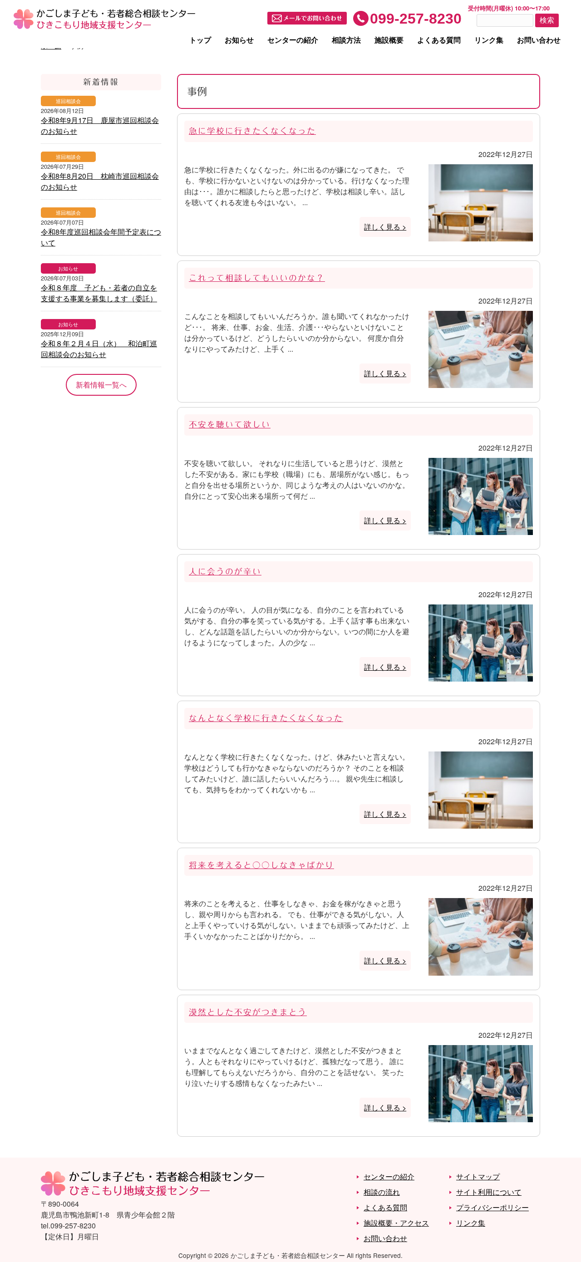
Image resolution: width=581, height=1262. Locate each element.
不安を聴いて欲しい (230, 424)
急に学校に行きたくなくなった (252, 131)
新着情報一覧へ (101, 384)
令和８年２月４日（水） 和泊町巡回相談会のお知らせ (99, 348)
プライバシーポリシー (492, 1207)
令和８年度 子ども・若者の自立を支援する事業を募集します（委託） (99, 293)
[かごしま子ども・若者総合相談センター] (152, 1193)
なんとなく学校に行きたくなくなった (266, 718)
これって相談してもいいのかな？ (257, 278)
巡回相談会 (68, 100)
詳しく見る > (385, 226)
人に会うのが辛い (225, 571)
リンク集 (488, 39)
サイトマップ (478, 1176)
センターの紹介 (292, 39)
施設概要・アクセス (396, 1223)
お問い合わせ (539, 39)
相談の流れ (382, 1192)
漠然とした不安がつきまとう (248, 1012)
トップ (200, 39)
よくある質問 (439, 39)
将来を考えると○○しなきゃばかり (261, 865)
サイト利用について (489, 1192)
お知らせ (239, 39)
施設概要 (389, 39)
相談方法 (346, 39)
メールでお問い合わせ (312, 19)
